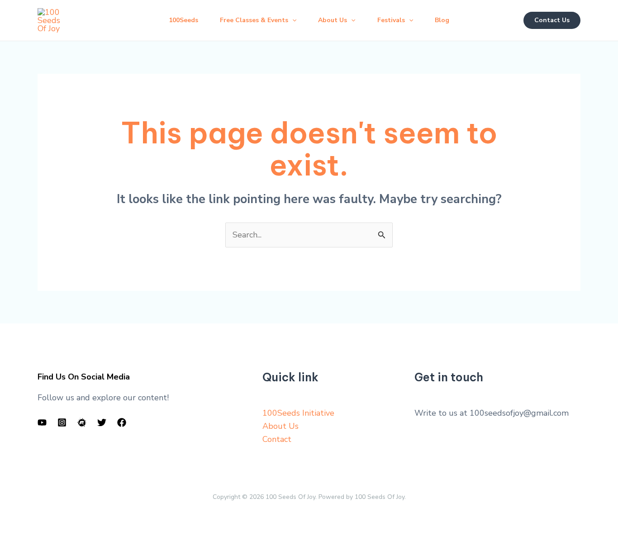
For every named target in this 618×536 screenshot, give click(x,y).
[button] (292, 20)
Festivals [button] (391, 20)
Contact (276, 439)
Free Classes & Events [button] (254, 20)
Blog (442, 20)
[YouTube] (42, 422)
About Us (280, 426)
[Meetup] (81, 422)
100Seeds (183, 20)
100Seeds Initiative (298, 413)
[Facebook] (121, 422)
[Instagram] (62, 422)
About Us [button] (332, 20)
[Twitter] (101, 422)
